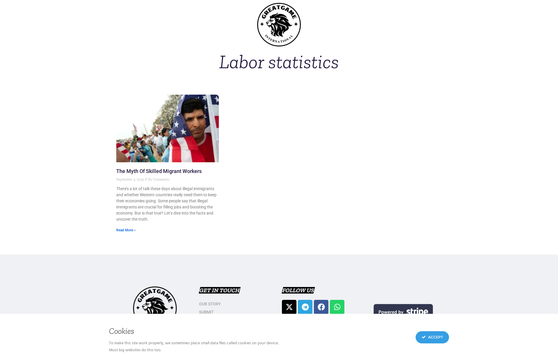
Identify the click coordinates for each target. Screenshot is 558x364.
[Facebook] (321, 307)
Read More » (126, 230)
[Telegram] (305, 307)
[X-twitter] (289, 307)
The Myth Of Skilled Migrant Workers (159, 171)
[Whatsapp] (337, 307)
